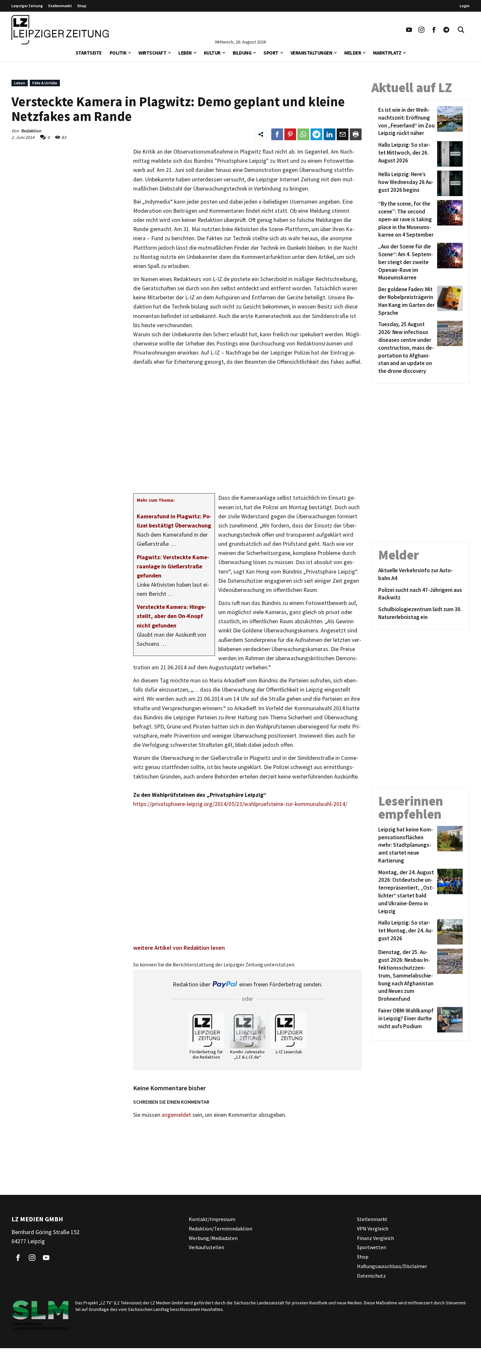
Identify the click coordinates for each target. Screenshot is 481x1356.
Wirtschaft (152, 53)
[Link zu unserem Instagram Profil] (421, 30)
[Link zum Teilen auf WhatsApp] (303, 134)
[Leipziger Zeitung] (60, 29)
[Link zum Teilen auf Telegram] (316, 134)
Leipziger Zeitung (27, 5)
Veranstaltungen (311, 53)
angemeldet (176, 1114)
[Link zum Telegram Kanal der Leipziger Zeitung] (446, 30)
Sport (270, 53)
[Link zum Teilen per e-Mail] (342, 134)
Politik (118, 53)
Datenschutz (371, 1275)
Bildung (242, 53)
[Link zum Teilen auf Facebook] (277, 134)
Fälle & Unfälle (44, 82)
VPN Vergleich (372, 1228)
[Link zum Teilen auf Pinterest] (290, 134)
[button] (130, 52)
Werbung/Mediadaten (213, 1238)
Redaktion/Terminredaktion (220, 1228)
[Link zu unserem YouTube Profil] (409, 30)
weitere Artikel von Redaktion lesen (179, 947)
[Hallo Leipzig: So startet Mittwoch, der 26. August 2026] (449, 154)
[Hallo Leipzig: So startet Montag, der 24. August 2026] (449, 932)
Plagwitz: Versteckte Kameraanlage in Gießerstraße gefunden (173, 566)
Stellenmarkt (60, 5)
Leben (185, 53)
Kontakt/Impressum (212, 1219)
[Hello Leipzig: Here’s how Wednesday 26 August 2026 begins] (449, 183)
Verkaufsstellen (206, 1247)
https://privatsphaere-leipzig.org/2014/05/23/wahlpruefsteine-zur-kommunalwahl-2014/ (240, 804)
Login (465, 5)
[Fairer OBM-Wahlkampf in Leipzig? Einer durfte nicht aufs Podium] (449, 1019)
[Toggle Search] (461, 29)
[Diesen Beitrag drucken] (356, 134)
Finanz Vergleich (375, 1238)
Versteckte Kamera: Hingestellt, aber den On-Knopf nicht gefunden (171, 616)
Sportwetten (371, 1247)
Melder (352, 53)
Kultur (212, 53)
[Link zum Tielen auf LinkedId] (329, 134)
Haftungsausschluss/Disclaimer (392, 1266)
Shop (81, 5)
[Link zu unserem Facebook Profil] (434, 30)
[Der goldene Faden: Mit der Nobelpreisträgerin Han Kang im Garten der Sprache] (449, 301)
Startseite (89, 53)
